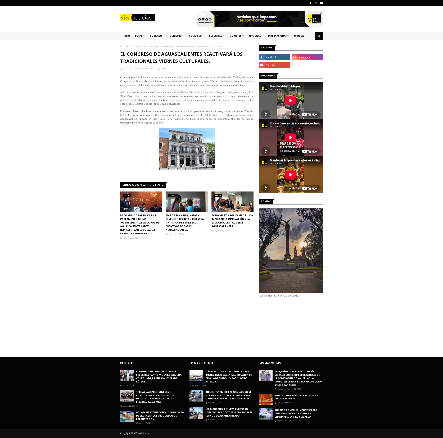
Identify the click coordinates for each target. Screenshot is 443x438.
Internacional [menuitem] (277, 35)
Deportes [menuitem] (236, 35)
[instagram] (316, 3)
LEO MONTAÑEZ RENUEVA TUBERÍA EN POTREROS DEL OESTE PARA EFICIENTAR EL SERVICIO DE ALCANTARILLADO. (228, 412)
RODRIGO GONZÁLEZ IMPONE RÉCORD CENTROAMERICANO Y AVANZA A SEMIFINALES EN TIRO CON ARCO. (296, 413)
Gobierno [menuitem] (156, 35)
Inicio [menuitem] (126, 35)
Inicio (122, 46)
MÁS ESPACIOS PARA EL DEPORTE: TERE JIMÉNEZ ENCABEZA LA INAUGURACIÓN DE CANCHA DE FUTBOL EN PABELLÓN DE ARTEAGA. (228, 376)
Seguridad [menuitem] (215, 35)
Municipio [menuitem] (175, 35)
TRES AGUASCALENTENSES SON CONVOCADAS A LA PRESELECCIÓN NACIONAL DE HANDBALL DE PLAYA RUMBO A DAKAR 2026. (155, 397)
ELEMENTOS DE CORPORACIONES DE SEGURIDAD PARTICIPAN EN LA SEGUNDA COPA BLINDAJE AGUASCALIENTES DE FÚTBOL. (159, 376)
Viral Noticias (129, 68)
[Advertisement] (288, 326)
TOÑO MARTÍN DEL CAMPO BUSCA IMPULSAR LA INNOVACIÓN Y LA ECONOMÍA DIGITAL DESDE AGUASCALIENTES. (232, 221)
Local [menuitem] (138, 35)
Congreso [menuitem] (195, 35)
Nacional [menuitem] (255, 35)
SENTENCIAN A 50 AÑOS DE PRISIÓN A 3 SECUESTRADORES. (296, 397)
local (129, 46)
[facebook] (310, 3)
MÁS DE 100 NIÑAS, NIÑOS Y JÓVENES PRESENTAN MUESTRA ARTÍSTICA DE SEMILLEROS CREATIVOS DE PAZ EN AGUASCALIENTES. (185, 222)
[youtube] (321, 3)
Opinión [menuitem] (299, 35)
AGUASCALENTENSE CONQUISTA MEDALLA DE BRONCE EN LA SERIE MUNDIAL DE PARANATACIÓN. (160, 416)
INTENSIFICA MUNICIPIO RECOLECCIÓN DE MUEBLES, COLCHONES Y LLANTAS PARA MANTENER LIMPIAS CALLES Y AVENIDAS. (228, 395)
